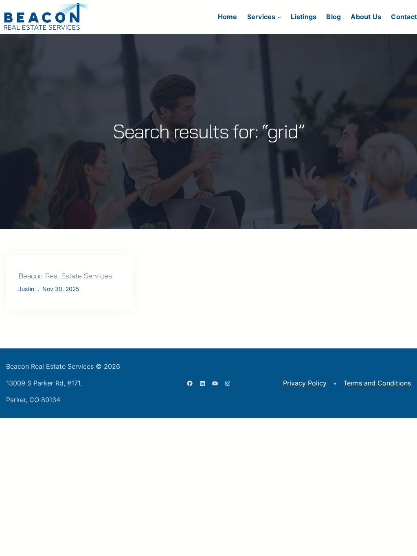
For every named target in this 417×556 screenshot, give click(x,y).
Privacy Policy (305, 383)
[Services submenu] (279, 17)
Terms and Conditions (377, 383)
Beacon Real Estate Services (65, 275)
